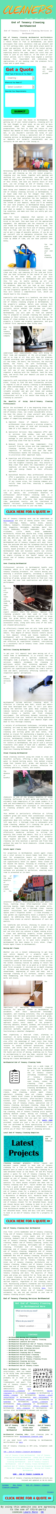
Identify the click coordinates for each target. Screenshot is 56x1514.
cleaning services (42, 1129)
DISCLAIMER (49, 18)
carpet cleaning (40, 1402)
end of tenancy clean (28, 644)
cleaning (17, 963)
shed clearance (24, 1404)
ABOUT (36, 18)
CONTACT (42, 18)
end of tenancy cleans (23, 1103)
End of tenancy (10, 518)
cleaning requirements (13, 1118)
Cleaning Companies (10, 1487)
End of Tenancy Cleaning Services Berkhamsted (26, 1298)
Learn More (30, 1512)
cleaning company (22, 1039)
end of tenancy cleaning (41, 549)
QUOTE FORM (47, 1120)
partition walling (24, 1399)
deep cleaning (41, 709)
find (10, 1232)
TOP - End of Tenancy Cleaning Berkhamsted (22, 1452)
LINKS (31, 18)
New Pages (17, 1485)
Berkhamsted (9, 521)
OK (42, 1512)
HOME (26, 18)
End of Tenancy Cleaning (37, 1485)
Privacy (50, 1492)
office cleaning (40, 1406)
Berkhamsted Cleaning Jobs (31, 1436)
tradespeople (9, 1382)
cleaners (7, 730)
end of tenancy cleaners (25, 542)
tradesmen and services (37, 1410)
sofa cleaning (23, 1408)
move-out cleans (25, 1009)
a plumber (31, 1393)
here (43, 1288)
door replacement (41, 1397)
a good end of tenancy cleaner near (29, 1187)
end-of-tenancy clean (13, 412)
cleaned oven (23, 628)
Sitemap (5, 1485)
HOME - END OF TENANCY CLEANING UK (28, 1474)
